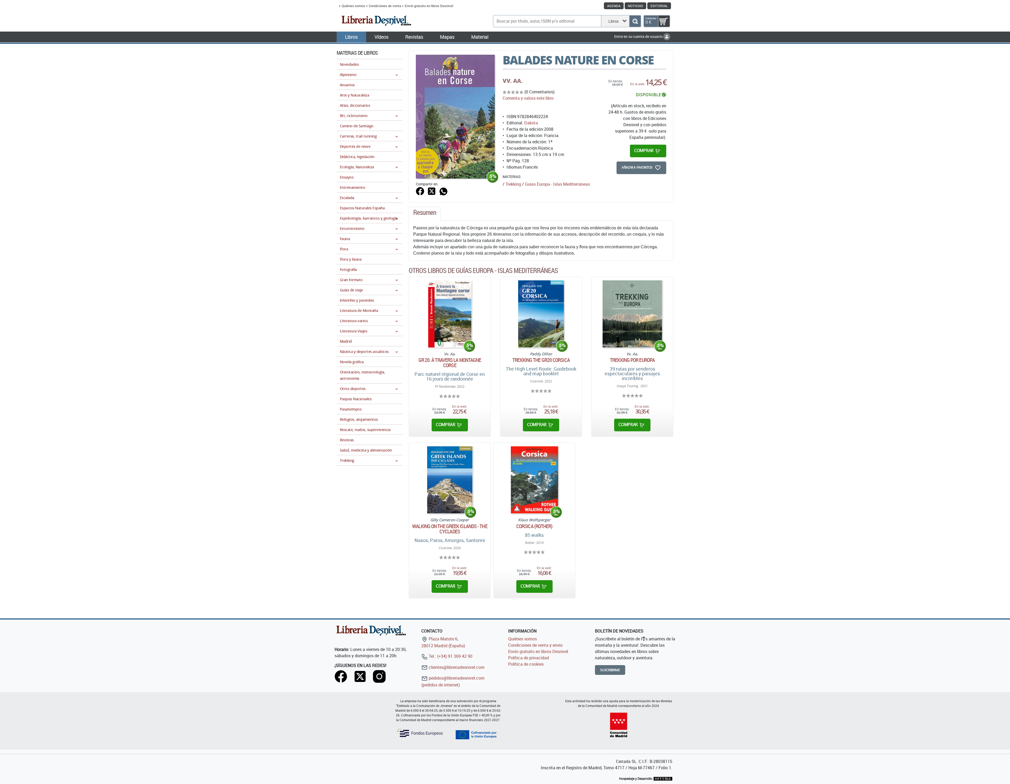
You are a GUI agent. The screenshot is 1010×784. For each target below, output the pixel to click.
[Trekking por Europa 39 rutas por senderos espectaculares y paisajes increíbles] (632, 314)
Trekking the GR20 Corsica (541, 360)
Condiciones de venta (385, 5)
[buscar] (635, 21)
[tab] (425, 214)
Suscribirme (610, 670)
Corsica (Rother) (534, 526)
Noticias (635, 5)
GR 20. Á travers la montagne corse (449, 362)
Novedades (349, 64)
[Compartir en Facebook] (420, 191)
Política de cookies (526, 664)
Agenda (613, 5)
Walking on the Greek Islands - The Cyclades (449, 529)
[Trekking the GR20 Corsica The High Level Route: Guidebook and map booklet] (541, 314)
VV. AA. (513, 81)
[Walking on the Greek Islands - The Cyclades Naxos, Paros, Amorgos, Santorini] (450, 480)
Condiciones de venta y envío (535, 645)
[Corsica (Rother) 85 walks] (534, 480)
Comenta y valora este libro (528, 98)
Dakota (531, 123)
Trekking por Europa (632, 360)
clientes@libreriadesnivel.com (456, 667)
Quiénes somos (353, 5)
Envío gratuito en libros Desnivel (429, 5)
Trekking (513, 184)
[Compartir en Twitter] (431, 191)
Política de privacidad (528, 658)
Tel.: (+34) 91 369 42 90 (450, 656)
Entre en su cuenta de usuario (638, 36)
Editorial (659, 5)
